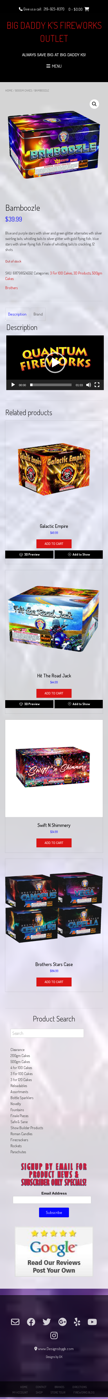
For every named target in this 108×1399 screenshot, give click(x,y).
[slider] (51, 385)
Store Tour (58, 1392)
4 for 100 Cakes (21, 1067)
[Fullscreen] (97, 384)
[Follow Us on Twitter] (46, 1322)
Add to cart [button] (54, 543)
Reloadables (18, 1085)
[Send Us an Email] (15, 1322)
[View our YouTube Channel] (92, 1322)
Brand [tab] (38, 314)
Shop (39, 1392)
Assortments (19, 1091)
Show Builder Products (26, 1128)
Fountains (17, 1109)
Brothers (11, 287)
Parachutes (18, 1152)
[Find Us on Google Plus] (62, 1322)
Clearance (17, 1049)
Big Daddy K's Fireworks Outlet (54, 31)
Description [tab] (17, 314)
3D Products (82, 273)
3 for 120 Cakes (21, 1079)
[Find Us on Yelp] (77, 1322)
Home (9, 90)
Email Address (54, 1193)
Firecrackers (19, 1140)
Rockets (15, 1146)
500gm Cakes (23, 90)
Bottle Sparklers (21, 1097)
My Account (20, 1392)
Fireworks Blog (84, 1392)
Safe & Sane (19, 1122)
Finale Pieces (19, 1116)
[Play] (13, 384)
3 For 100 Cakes (61, 273)
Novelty (15, 1103)
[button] (94, 104)
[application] (55, 362)
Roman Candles (21, 1134)
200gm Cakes (20, 1055)
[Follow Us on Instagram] (54, 1335)
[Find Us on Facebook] (31, 1322)
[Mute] (88, 384)
